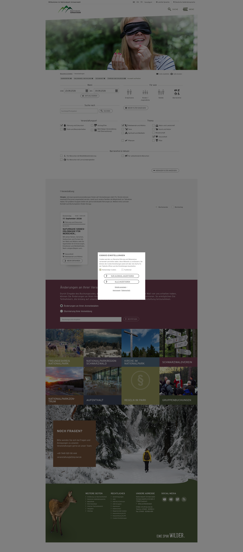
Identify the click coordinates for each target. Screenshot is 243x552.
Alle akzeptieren (122, 282)
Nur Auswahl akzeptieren (122, 276)
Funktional (127, 270)
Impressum (116, 290)
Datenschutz (126, 290)
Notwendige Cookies (109, 270)
